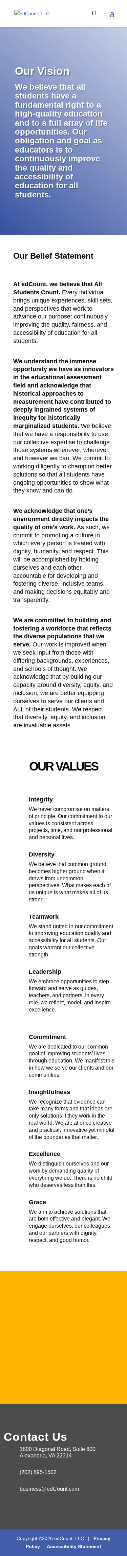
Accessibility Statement (72, 1546)
